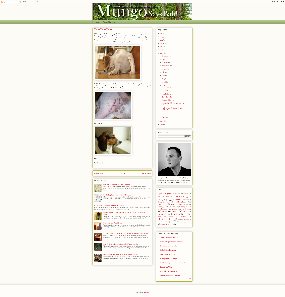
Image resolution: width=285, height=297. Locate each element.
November (166, 59)
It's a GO (165, 91)
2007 (162, 53)
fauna (180, 204)
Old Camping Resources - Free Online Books (117, 184)
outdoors (183, 217)
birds (159, 197)
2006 (162, 121)
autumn (177, 194)
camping (162, 199)
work (172, 224)
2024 (161, 34)
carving (186, 200)
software (173, 222)
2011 (161, 40)
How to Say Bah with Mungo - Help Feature (173, 104)
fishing (160, 207)
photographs (165, 219)
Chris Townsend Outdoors (169, 238)
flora (166, 206)
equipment (162, 204)
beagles (185, 194)
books (167, 197)
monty (101, 163)
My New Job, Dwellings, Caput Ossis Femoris (172, 109)
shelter (160, 222)
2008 (162, 50)
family (173, 204)
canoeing (176, 199)
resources (180, 219)
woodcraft (163, 224)
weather (188, 222)
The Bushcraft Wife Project (169, 271)
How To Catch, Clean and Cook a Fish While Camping (120, 244)
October (165, 62)
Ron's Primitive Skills (167, 254)
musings (162, 214)
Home (97, 22)
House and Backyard (168, 100)
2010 (161, 43)
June (163, 76)
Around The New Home (170, 88)
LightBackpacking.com (168, 250)
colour (168, 202)
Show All (188, 279)
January (164, 117)
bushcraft (179, 196)
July (163, 72)
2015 (161, 37)
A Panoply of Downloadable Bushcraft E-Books (109, 205)
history (164, 211)
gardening (176, 209)
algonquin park (164, 193)
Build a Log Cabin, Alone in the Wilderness (117, 195)
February (165, 114)
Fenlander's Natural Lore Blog (170, 276)
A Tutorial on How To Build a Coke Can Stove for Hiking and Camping (125, 233)
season (187, 219)
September (166, 66)
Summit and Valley (166, 267)
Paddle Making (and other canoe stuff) (173, 263)
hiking (188, 209)
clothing (160, 202)
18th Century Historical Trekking (171, 242)
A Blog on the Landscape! (168, 259)
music (185, 211)
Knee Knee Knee (167, 97)
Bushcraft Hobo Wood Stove (112, 223)
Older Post (146, 173)
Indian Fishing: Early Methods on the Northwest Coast (120, 254)
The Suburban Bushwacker (168, 246)
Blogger (146, 292)
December (166, 56)
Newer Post (99, 173)
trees (180, 222)
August (164, 69)
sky (168, 222)
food (175, 206)
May (163, 79)
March (164, 85)
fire (187, 204)
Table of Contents (109, 22)
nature (176, 214)
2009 (162, 47)
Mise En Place (166, 94)
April (164, 82)
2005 (161, 125)
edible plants (180, 202)
